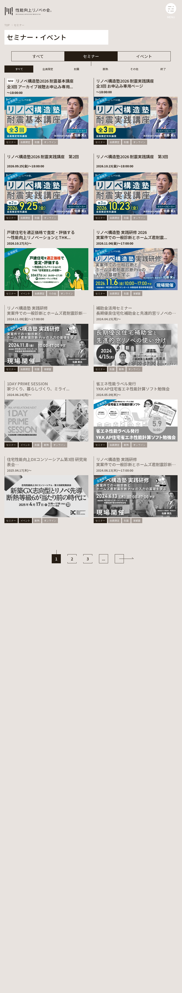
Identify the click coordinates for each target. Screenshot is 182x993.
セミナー (19, 25)
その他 (134, 69)
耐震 (76, 69)
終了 (163, 69)
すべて (38, 56)
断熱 (105, 69)
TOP (7, 25)
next (119, 558)
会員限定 (47, 69)
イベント (144, 56)
